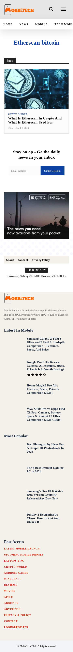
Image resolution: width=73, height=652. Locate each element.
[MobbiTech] (19, 9)
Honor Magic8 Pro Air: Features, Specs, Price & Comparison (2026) (43, 389)
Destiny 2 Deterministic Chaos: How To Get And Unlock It (43, 518)
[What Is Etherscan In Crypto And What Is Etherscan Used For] (36, 89)
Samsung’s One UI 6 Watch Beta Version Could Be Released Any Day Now (45, 495)
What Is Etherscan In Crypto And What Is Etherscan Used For (35, 120)
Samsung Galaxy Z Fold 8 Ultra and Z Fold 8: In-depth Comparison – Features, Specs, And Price (45, 344)
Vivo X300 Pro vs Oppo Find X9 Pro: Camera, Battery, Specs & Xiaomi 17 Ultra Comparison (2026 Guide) (46, 414)
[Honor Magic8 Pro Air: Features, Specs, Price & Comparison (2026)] (14, 392)
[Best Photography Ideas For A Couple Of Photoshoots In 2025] (14, 451)
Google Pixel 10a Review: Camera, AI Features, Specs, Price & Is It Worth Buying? (46, 365)
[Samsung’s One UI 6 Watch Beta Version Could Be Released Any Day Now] (14, 498)
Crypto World (17, 114)
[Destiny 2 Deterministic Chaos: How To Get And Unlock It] (14, 522)
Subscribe (52, 170)
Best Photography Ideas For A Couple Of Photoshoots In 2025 (45, 448)
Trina (10, 128)
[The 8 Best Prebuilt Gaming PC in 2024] (14, 475)
